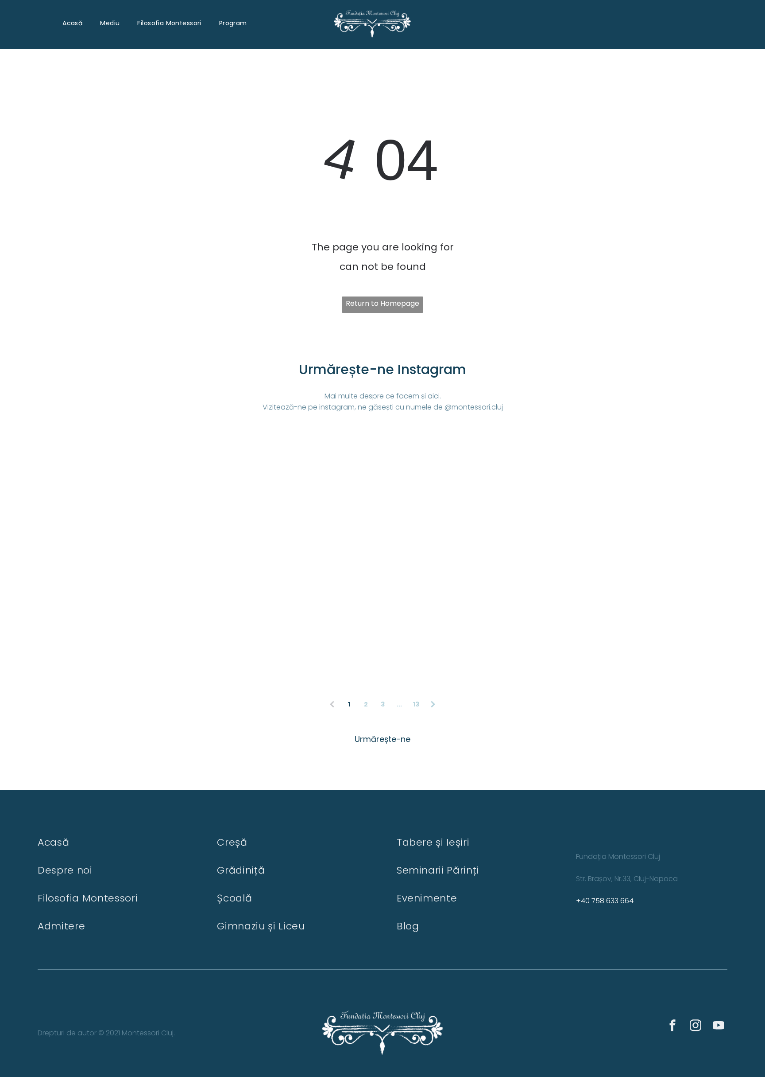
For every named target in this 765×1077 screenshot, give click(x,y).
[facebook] (672, 1027)
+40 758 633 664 (605, 901)
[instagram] (695, 1027)
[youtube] (718, 1027)
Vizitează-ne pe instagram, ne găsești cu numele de (353, 407)
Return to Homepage (382, 303)
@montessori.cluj (473, 407)
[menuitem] (72, 23)
